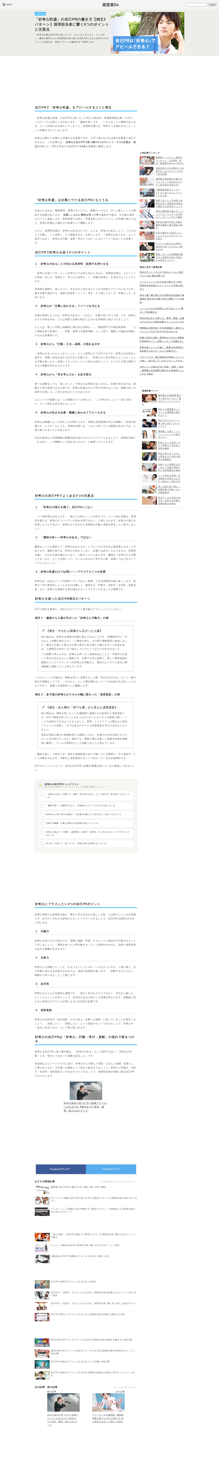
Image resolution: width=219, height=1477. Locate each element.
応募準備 (40, 14)
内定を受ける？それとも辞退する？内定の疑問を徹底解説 (169, 456)
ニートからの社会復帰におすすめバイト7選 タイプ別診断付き (161, 310)
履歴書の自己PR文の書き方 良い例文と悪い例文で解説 (78, 1187)
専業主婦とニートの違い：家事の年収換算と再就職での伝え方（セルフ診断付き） (162, 349)
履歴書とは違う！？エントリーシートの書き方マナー (169, 434)
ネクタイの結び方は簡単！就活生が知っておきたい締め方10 (169, 246)
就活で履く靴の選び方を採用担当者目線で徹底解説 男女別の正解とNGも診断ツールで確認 (162, 299)
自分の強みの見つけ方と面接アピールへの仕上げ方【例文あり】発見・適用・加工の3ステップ (85, 1107)
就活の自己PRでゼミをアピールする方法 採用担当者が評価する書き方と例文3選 (91, 1340)
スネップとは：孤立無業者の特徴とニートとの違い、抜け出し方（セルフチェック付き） (162, 359)
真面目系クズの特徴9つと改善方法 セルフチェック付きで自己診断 (170, 171)
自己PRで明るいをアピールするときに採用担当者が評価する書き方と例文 (88, 1314)
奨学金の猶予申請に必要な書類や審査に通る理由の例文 (169, 225)
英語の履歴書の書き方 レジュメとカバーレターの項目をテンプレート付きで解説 (169, 214)
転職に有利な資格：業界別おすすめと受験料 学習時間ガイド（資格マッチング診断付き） (162, 339)
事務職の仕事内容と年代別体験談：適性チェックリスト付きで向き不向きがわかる (162, 330)
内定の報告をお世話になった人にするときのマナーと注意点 (169, 236)
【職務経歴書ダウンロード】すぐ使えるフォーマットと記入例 (169, 193)
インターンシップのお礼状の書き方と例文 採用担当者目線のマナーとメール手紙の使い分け (162, 285)
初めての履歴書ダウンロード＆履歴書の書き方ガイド (169, 412)
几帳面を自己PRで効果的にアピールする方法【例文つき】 (80, 1256)
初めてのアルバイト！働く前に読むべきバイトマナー (169, 423)
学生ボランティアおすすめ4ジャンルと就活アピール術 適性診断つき (161, 274)
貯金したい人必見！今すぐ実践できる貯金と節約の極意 (169, 445)
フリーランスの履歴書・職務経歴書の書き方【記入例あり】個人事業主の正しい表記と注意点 (108, 1418)
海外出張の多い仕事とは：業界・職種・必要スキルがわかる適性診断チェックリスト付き (162, 320)
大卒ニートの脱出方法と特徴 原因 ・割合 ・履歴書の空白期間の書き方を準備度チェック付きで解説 (162, 370)
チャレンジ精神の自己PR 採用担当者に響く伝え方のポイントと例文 (85, 1245)
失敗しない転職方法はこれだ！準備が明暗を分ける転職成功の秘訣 (169, 467)
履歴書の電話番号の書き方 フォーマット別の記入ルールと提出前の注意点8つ (169, 182)
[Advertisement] (86, 80)
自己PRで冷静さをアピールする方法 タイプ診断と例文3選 (80, 1361)
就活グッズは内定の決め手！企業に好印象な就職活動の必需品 (169, 500)
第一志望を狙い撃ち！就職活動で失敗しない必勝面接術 (169, 489)
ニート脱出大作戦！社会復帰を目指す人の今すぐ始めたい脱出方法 (169, 478)
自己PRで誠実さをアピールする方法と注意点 (73, 1281)
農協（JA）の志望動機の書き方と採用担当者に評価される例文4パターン (169, 257)
